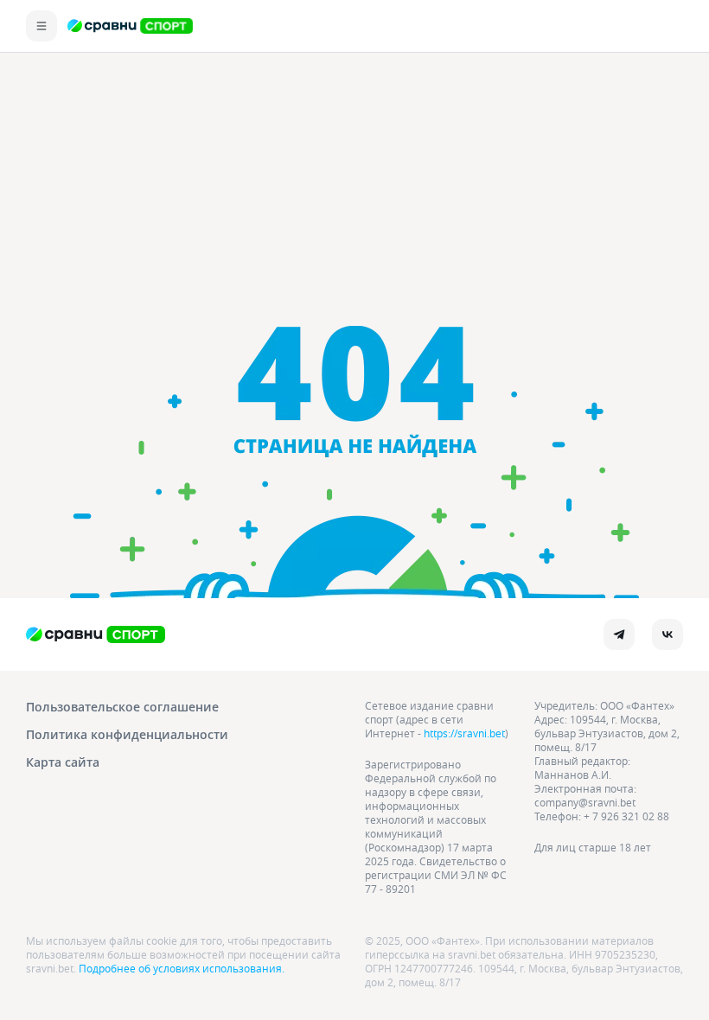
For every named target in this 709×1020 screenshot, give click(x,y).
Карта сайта (62, 762)
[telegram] (619, 634)
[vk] (667, 634)
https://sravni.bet (464, 733)
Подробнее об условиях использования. (181, 968)
